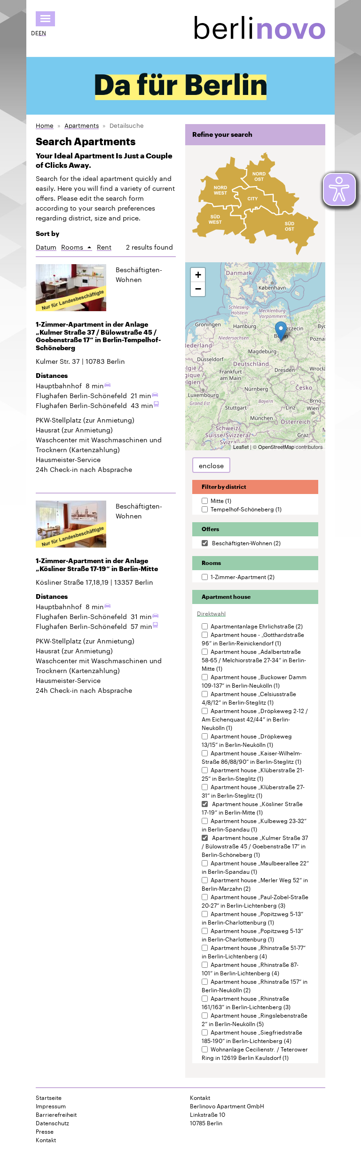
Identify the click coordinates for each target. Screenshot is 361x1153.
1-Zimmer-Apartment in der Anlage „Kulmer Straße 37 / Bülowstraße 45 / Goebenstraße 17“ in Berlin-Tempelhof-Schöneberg (98, 336)
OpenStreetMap (276, 446)
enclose (211, 465)
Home (45, 124)
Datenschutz (52, 1122)
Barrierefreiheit (56, 1114)
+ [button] (198, 275)
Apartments (81, 124)
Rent (104, 246)
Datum (46, 246)
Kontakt (46, 1139)
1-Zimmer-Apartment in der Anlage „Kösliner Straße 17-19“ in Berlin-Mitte (97, 565)
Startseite (49, 1097)
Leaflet (241, 446)
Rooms (76, 246)
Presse (45, 1131)
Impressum (51, 1105)
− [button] (198, 289)
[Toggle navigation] (45, 18)
